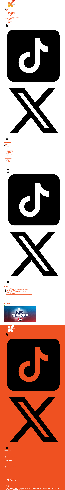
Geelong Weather (10, 155)
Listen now (6, 142)
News (7, 10)
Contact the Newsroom (13, 17)
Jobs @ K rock (8, 455)
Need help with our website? (11, 457)
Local (8, 162)
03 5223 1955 (11, 485)
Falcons (10, 21)
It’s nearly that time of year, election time (13, 296)
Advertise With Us (9, 454)
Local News (10, 11)
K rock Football (10, 18)
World (9, 15)
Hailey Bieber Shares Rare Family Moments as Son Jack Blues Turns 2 (17, 295)
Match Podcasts (8, 168)
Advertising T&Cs (9, 465)
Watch (9, 22)
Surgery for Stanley (9, 292)
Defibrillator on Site (10, 469)
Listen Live (7, 165)
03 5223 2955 (11, 486)
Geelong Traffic (12, 16)
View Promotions (8, 303)
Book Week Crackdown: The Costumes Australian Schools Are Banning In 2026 (19, 294)
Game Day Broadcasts (9, 166)
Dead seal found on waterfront (11, 293)
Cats (9, 20)
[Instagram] (7, 27)
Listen (9, 19)
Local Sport (11, 11)
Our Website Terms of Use (11, 466)
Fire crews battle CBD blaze (10, 288)
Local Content (8, 467)
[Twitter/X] (33, 137)
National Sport (11, 13)
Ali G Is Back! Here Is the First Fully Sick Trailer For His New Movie (17, 289)
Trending (10, 14)
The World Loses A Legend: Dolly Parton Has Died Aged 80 (16, 291)
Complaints (8, 458)
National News (11, 12)
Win (7, 9)
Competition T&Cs (9, 464)
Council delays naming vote (10, 290)
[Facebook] (7, 25)
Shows (7, 8)
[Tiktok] (33, 82)
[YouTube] (7, 139)
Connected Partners (10, 468)
